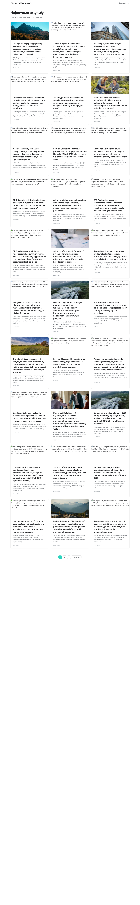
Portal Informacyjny (22, 3)
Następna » (76, 557)
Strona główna (124, 3)
